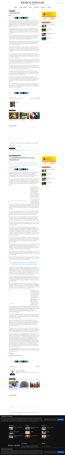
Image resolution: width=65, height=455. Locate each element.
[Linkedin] (21, 18)
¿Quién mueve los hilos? (33, 435)
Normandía (48, 435)
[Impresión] (25, 18)
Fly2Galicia (31, 431)
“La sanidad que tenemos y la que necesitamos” (16, 98)
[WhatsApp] (19, 18)
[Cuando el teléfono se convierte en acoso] (44, 34)
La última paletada (16, 431)
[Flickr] (57, 3)
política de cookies (40, 453)
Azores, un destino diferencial (51, 24)
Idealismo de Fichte (49, 37)
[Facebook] (56, 3)
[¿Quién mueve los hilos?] (27, 436)
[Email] (23, 18)
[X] (61, 3)
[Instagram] (59, 3)
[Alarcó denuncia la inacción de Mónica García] (27, 428)
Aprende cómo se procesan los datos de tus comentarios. (30, 150)
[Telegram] (27, 18)
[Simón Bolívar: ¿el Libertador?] (14, 115)
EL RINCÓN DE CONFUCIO (14, 9)
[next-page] (10, 122)
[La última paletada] (44, 30)
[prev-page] (9, 122)
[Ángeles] (44, 432)
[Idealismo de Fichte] (44, 38)
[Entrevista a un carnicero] (35, 115)
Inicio (9, 9)
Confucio (12, 15)
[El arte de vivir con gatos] (44, 428)
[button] (63, 3)
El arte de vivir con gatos (50, 427)
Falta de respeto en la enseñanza (35, 98)
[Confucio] (9, 15)
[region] (32, 451)
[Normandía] (44, 436)
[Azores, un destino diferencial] (44, 25)
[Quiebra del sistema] (24, 115)
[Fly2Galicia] (27, 432)
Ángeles (48, 431)
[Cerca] (64, 448)
